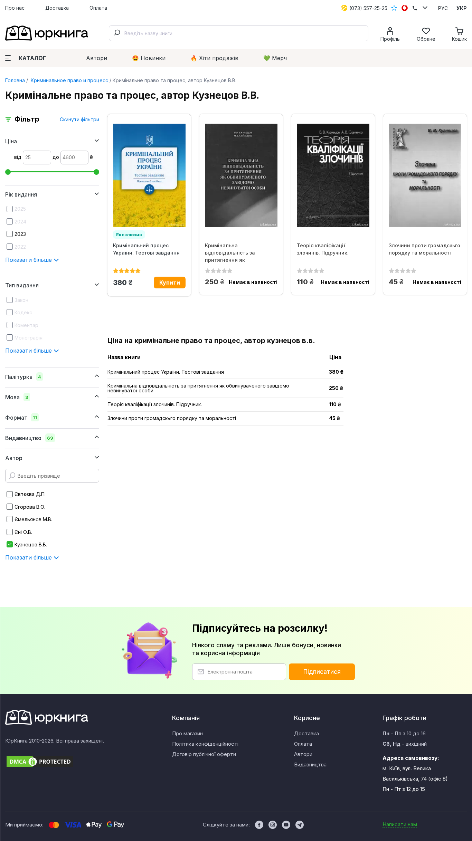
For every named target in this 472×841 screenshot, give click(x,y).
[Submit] (116, 33)
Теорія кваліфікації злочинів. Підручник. (323, 249)
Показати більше (29, 259)
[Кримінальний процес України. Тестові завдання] (149, 175)
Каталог (32, 58)
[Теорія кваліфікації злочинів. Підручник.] (333, 175)
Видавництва (310, 764)
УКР (461, 8)
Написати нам (400, 824)
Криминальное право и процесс (68, 80)
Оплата (98, 8)
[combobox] (238, 33)
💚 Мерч (275, 58)
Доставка (57, 8)
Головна (15, 80)
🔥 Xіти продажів (214, 58)
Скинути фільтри (79, 119)
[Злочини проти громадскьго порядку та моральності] (425, 175)
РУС (443, 8)
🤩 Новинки (149, 58)
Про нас (15, 8)
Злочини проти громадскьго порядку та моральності (424, 249)
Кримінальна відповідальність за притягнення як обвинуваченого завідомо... (240, 252)
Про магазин (187, 733)
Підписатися (322, 671)
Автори (96, 58)
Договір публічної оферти (204, 754)
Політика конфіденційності (205, 743)
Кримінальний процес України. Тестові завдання (146, 249)
